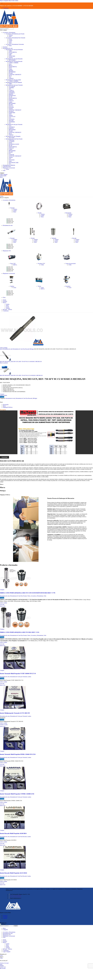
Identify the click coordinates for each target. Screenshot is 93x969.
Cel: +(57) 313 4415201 (15, 897)
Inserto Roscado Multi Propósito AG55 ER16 (13, 873)
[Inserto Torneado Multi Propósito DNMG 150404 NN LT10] (46, 738)
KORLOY (11, 100)
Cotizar (2, 397)
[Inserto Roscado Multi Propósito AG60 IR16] (46, 818)
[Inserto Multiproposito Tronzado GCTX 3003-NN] (46, 697)
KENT (10, 68)
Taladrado (54, 238)
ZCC (10, 123)
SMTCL (15, 264)
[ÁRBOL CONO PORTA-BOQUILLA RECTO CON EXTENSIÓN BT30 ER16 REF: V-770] (46, 578)
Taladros (12, 286)
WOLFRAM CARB (13, 162)
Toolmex (11, 35)
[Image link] (13, 909)
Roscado (74, 238)
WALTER (11, 120)
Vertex (10, 36)
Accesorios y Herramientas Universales (15, 44)
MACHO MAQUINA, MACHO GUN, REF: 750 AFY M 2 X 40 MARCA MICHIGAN (21, 361)
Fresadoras (67, 286)
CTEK (42, 264)
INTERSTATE (12, 95)
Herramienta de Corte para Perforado (14, 49)
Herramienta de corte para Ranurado (14, 58)
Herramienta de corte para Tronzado (14, 124)
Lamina (10, 40)
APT (10, 89)
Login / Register (6, 951)
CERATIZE (11, 91)
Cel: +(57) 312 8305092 (15, 895)
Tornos (7, 169)
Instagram (5, 915)
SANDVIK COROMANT (15, 74)
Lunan (10, 41)
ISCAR (10, 97)
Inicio (1, 349)
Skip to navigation (4, 0)
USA (10, 77)
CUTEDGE (11, 141)
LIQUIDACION (7, 166)
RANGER (11, 107)
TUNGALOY (12, 116)
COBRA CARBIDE (13, 62)
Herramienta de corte (7, 48)
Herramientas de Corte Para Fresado (14, 139)
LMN (10, 54)
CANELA (11, 90)
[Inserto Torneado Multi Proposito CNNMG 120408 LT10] (46, 778)
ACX (10, 125)
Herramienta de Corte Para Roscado (14, 61)
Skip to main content (13, 0)
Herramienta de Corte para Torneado (14, 85)
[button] (3, 724)
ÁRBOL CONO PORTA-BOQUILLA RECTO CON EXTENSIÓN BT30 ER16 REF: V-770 (27, 593)
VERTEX (11, 135)
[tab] (5, 404)
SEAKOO (11, 111)
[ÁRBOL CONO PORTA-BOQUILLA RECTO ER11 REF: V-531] (46, 617)
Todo (4, 170)
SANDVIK (11, 154)
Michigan (11, 70)
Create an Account (4, 963)
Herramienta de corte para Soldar (13, 79)
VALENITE (11, 119)
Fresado (39, 212)
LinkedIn (5, 918)
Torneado (12, 208)
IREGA (10, 65)
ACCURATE (12, 86)
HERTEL (11, 94)
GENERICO (12, 93)
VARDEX (11, 78)
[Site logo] (9, 27)
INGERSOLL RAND (14, 144)
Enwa (10, 64)
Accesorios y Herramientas (9, 32)
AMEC (10, 51)
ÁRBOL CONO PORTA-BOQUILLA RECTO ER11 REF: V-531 (19, 632)
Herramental (68, 212)
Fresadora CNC (41, 263)
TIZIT (10, 114)
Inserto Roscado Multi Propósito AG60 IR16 (13, 833)
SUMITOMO (12, 56)
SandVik (11, 108)
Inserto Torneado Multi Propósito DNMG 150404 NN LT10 (17, 754)
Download (4, 457)
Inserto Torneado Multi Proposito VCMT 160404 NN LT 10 (18, 673)
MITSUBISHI (12, 60)
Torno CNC (13, 263)
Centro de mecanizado (70, 263)
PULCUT (11, 106)
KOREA (11, 99)
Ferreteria (5, 47)
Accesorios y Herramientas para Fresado (15, 33)
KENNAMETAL (13, 52)
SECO (10, 75)
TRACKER (11, 137)
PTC (10, 153)
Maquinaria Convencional (9, 167)
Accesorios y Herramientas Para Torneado (15, 37)
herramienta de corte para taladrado (14, 82)
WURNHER (12, 121)
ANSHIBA (11, 87)
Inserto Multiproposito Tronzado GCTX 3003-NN (15, 713)
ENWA (10, 142)
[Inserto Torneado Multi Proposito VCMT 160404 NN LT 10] (46, 658)
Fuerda (10, 39)
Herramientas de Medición (9, 165)
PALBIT (11, 73)
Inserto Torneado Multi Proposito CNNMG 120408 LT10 (17, 794)
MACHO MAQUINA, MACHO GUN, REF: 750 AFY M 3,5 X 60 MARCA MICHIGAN (21, 375)
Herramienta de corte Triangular (13, 136)
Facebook (5, 916)
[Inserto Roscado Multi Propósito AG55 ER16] (46, 857)
